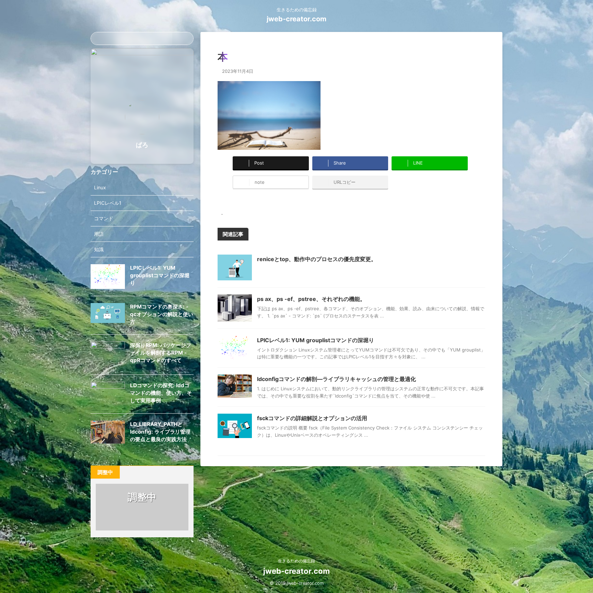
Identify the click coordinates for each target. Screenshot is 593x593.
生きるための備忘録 (296, 560)
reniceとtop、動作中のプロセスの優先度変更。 (316, 259)
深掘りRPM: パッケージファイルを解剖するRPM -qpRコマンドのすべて (160, 352)
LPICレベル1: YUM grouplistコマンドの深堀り (315, 340)
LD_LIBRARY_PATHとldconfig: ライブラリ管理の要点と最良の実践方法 (160, 432)
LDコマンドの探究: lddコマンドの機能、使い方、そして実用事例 (161, 393)
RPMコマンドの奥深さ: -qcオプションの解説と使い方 (161, 314)
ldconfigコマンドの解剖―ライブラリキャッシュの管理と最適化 (336, 379)
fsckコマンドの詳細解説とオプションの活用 (312, 418)
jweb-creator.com (296, 19)
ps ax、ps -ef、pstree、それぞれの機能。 (311, 298)
